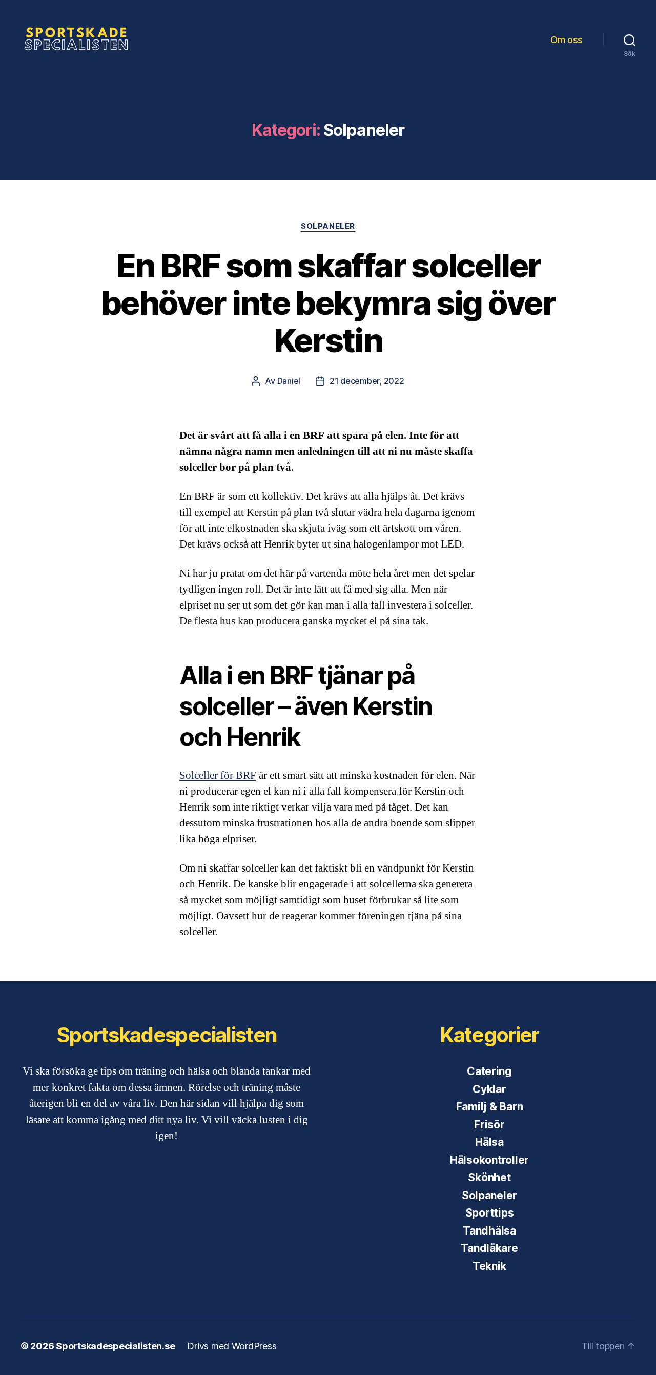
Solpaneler (328, 226)
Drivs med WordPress (231, 1346)
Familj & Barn (489, 1106)
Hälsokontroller (489, 1160)
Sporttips (489, 1212)
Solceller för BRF (217, 775)
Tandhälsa (489, 1230)
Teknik (489, 1266)
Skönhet (489, 1177)
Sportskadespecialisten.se (115, 1346)
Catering (489, 1071)
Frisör (489, 1124)
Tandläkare (489, 1248)
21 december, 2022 (367, 381)
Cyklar (489, 1089)
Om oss (566, 39)
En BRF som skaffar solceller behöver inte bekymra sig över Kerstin (328, 303)
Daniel (288, 381)
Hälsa (489, 1142)
